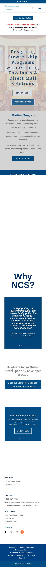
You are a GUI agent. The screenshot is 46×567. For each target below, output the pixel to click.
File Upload (31, 555)
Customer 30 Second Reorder (21, 553)
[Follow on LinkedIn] (22, 532)
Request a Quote (23, 102)
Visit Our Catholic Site (23, 18)
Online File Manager (16, 555)
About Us (12, 547)
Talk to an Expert (23, 158)
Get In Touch (22, 93)
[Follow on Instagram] (17, 532)
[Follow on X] (11, 532)
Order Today (23, 431)
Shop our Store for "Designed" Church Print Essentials (23, 385)
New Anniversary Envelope (23, 415)
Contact (22, 558)
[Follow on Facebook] (5, 532)
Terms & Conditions (26, 547)
